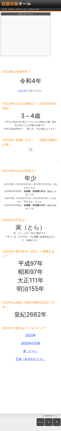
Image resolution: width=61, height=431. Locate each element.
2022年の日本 (30, 343)
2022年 (30, 335)
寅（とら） (30, 351)
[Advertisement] (26, 35)
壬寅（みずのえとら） (30, 359)
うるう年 (21, 90)
